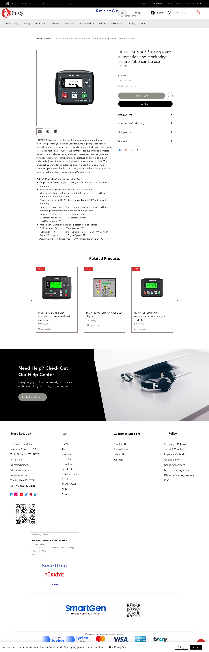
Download (67, 464)
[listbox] (139, 12)
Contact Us (120, 443)
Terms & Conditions (175, 449)
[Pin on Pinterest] (126, 150)
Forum (65, 494)
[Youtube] (21, 494)
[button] (139, 12)
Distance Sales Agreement (179, 475)
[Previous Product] (31, 300)
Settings (181, 647)
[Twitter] (26, 494)
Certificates (68, 469)
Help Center (121, 449)
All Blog (66, 489)
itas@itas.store (22, 470)
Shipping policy (44, 329)
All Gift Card (69, 484)
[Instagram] (16, 494)
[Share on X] (138, 150)
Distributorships (71, 474)
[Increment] (130, 80)
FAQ (166, 480)
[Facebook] (11, 494)
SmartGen (67, 459)
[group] (104, 300)
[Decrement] (120, 80)
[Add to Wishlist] (169, 96)
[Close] (205, 647)
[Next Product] (177, 300)
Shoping (66, 453)
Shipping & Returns (175, 443)
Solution (66, 479)
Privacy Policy (121, 647)
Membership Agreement (178, 470)
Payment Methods (174, 454)
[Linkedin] (36, 494)
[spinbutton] (125, 80)
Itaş (63, 448)
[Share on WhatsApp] (132, 150)
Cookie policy (172, 459)
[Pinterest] (31, 494)
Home (39, 38)
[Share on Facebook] (120, 150)
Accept (195, 647)
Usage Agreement (174, 464)
